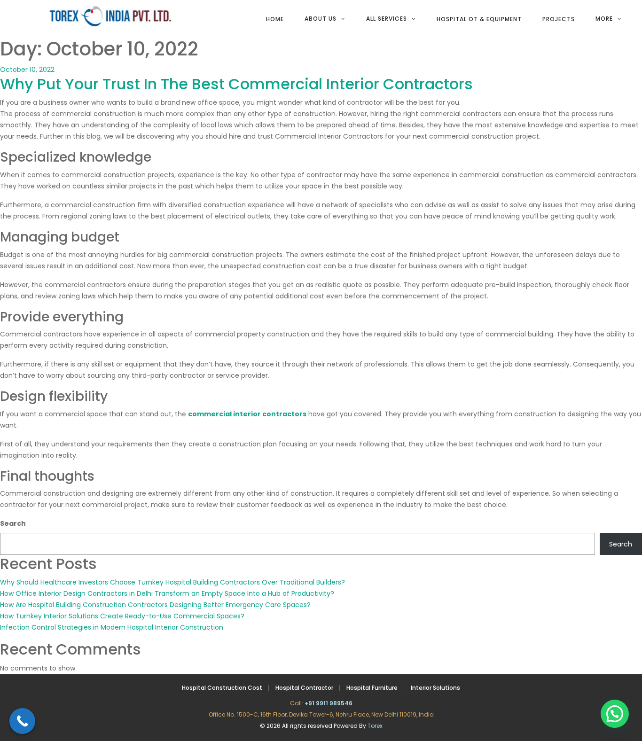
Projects (558, 19)
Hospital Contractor (304, 688)
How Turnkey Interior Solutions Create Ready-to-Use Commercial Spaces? (122, 616)
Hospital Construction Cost (222, 688)
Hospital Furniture (372, 688)
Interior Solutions (435, 688)
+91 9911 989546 (328, 703)
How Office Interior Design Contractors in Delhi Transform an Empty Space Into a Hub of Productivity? (167, 593)
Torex (375, 726)
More (604, 19)
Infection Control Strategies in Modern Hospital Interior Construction (111, 627)
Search (13, 523)
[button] (615, 714)
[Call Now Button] (22, 721)
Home (275, 19)
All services (386, 19)
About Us (321, 19)
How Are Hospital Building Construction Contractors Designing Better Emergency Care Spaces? (155, 604)
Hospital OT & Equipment (479, 19)
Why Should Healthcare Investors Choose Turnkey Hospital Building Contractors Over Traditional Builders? (172, 582)
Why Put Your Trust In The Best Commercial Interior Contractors (236, 83)
